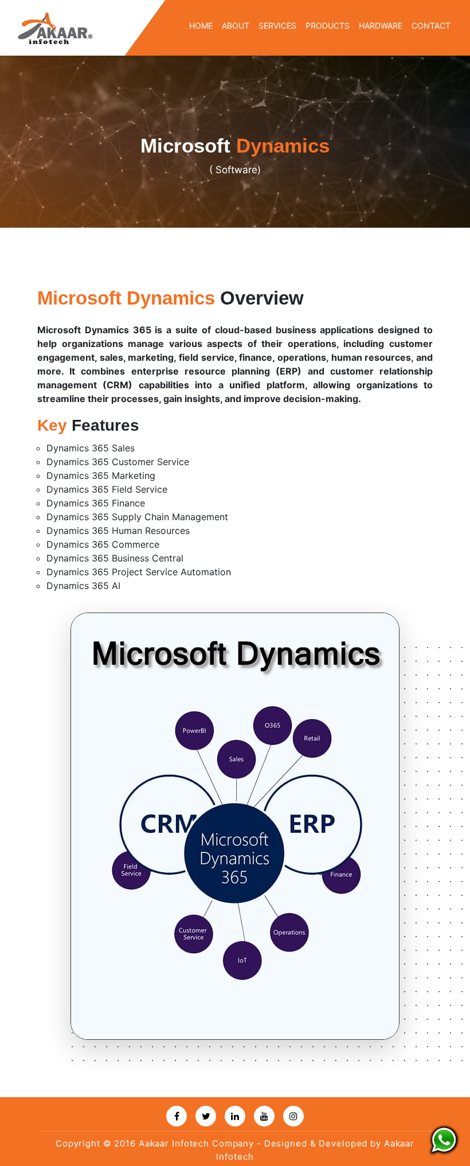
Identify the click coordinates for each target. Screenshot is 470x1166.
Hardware (380, 25)
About (235, 25)
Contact (431, 25)
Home (201, 25)
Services (277, 25)
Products (328, 25)
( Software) (235, 170)
